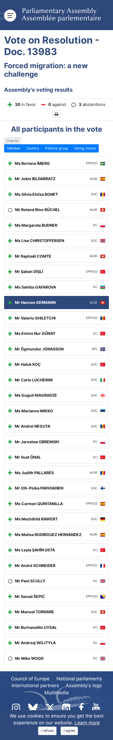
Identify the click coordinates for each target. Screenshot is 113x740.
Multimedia (56, 692)
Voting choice (85, 148)
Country (32, 148)
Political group (56, 148)
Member (14, 148)
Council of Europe (30, 678)
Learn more (87, 722)
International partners (35, 685)
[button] (56, 114)
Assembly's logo (84, 685)
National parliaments (79, 678)
